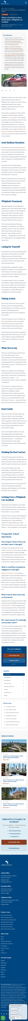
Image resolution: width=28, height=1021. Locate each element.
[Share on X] (14, 90)
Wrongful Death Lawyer (7, 922)
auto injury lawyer (6, 321)
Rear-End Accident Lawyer (8, 929)
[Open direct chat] (24, 1002)
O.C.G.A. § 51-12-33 (17, 48)
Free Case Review (14, 848)
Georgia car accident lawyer (15, 525)
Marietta (3, 976)
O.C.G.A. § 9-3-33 (17, 41)
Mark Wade (5, 24)
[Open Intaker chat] (11, 1020)
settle (13, 416)
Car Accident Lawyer (6, 915)
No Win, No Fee (5, 948)
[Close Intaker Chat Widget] (26, 1002)
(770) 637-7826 (5, 904)
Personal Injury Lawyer (7, 924)
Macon (2, 972)
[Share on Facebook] (10, 90)
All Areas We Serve (6, 941)
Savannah (3, 965)
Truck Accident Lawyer (7, 917)
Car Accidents (11, 8)
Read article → (6, 759)
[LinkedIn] (6, 1014)
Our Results (4, 946)
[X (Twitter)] (4, 1014)
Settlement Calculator (7, 943)
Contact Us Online (14, 660)
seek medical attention (18, 147)
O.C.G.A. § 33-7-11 (9, 64)
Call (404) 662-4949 (14, 655)
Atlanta (3, 960)
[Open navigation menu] (26, 2)
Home (2, 8)
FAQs (2, 950)
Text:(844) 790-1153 (6, 882)
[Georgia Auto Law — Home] (5, 3)
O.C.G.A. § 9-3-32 (14, 44)
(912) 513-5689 (5, 893)
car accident (13, 117)
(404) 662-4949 (5, 880)
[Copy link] (6, 90)
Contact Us (4, 953)
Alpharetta (4, 963)
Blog (6, 8)
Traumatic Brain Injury (6, 926)
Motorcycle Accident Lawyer (8, 920)
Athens (3, 974)
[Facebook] (1, 1014)
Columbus (3, 970)
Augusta (3, 967)
